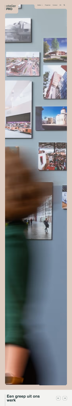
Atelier (39, 5)
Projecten (47, 5)
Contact (55, 5)
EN (60, 5)
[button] (58, 398)
